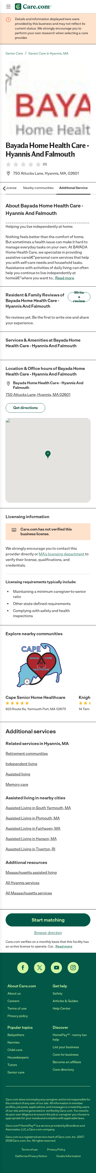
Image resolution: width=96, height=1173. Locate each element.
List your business (66, 1047)
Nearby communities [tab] (38, 188)
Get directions (25, 408)
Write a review (79, 297)
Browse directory (48, 933)
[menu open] (8, 6)
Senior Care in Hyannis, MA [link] (48, 53)
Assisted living (18, 774)
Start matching (48, 920)
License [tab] (11, 188)
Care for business (66, 1055)
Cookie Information (68, 1156)
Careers (13, 1001)
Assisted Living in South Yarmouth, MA (38, 808)
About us (14, 994)
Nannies (13, 1042)
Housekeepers (18, 1057)
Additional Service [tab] (73, 188)
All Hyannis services (22, 883)
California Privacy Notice (31, 1156)
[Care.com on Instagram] (73, 967)
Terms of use (17, 1009)
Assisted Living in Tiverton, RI (30, 849)
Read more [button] (64, 278)
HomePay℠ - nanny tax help (70, 1037)
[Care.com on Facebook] (22, 967)
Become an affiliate (67, 1062)
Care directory (63, 1070)
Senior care (15, 1072)
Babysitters (15, 1035)
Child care (14, 1050)
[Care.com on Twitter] (39, 967)
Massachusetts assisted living (31, 872)
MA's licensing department (61, 554)
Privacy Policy (56, 1149)
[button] (48, 98)
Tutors (12, 1065)
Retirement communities (27, 753)
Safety (57, 994)
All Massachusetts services (29, 893)
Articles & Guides (65, 1001)
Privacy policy (17, 1016)
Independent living (21, 764)
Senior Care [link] (14, 53)
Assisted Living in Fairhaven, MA (33, 828)
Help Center (61, 1009)
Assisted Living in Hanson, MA (31, 839)
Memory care (17, 784)
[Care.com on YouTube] (56, 967)
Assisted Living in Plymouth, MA (33, 818)
